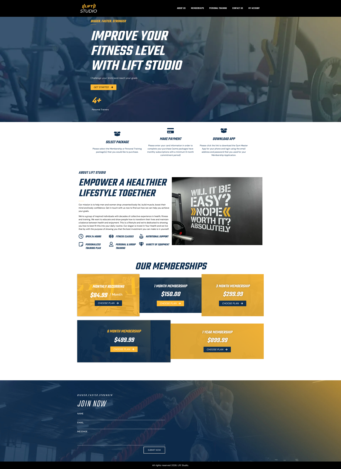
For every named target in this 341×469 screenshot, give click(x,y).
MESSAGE (82, 431)
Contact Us (237, 8)
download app (224, 139)
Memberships (197, 8)
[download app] (223, 130)
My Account (254, 8)
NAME (80, 414)
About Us (181, 8)
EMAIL (80, 422)
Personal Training (218, 8)
